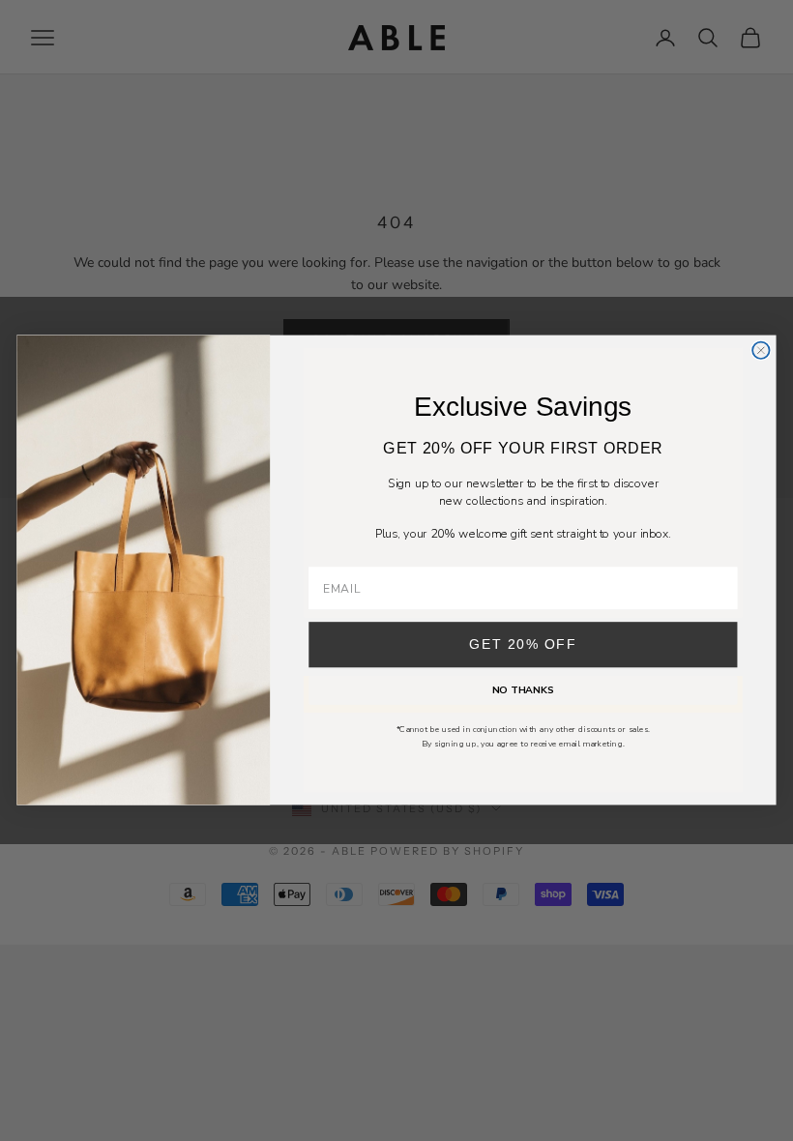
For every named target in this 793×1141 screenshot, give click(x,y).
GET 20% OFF (522, 645)
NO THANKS (523, 690)
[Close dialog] (760, 350)
